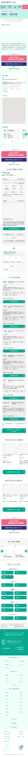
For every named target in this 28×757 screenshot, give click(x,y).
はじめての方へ (14, 727)
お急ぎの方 (25, 7)
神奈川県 (18, 593)
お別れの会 (21, 681)
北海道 (4, 572)
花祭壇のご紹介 (10, 7)
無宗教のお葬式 (7, 734)
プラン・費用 (15, 7)
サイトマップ (7, 748)
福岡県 (4, 618)
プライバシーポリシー (7, 750)
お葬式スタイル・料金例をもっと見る (13, 430)
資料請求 (7, 667)
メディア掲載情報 (21, 661)
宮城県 (4, 577)
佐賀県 (17, 618)
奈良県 (17, 610)
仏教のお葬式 (7, 736)
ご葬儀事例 (21, 731)
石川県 (17, 585)
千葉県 (4, 597)
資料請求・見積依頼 (21, 648)
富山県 (4, 585)
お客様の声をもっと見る (13, 509)
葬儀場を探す (20, 7)
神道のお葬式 (7, 741)
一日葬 (7, 681)
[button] (14, 108)
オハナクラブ (21, 664)
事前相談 (7, 648)
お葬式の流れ (7, 661)
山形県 (17, 572)
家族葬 (7, 675)
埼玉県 (17, 597)
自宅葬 (21, 675)
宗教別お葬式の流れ (7, 731)
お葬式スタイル (14, 671)
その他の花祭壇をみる (13, 228)
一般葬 (7, 678)
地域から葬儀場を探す (14, 688)
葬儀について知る (21, 736)
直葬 (21, 678)
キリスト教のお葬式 (7, 738)
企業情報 (7, 664)
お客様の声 (21, 734)
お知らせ (7, 745)
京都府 (4, 610)
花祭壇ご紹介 (14, 685)
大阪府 (4, 605)
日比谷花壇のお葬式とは (3, 7)
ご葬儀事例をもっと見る (13, 472)
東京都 (4, 593)
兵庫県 (17, 605)
